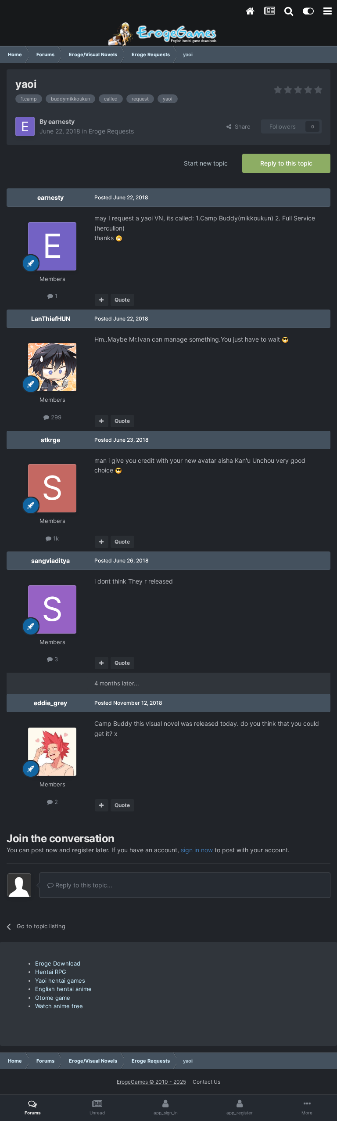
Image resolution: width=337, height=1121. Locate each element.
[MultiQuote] (101, 300)
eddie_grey (50, 702)
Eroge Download (57, 963)
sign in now (197, 850)
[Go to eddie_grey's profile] (52, 752)
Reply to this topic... (83, 885)
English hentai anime (63, 988)
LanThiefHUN (50, 318)
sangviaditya (50, 560)
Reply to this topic (286, 163)
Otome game (52, 997)
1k (55, 538)
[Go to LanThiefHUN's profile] (52, 367)
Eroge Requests (111, 131)
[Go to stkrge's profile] (52, 488)
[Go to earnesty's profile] (25, 126)
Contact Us (206, 1081)
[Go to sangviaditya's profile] (52, 609)
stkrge (50, 439)
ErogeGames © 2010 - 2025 (151, 1081)
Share (241, 126)
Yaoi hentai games (60, 980)
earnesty (61, 121)
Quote (122, 299)
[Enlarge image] (118, 238)
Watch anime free (59, 1005)
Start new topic (206, 163)
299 (55, 417)
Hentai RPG (50, 971)
